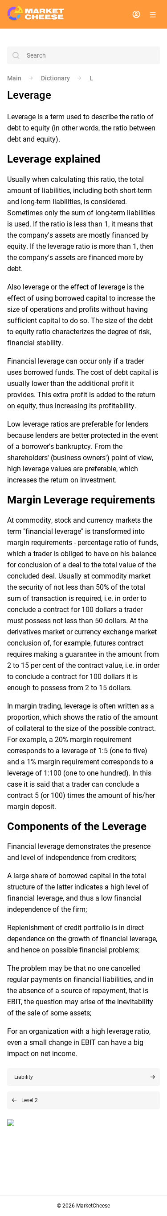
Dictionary (55, 78)
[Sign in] (136, 14)
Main (15, 78)
